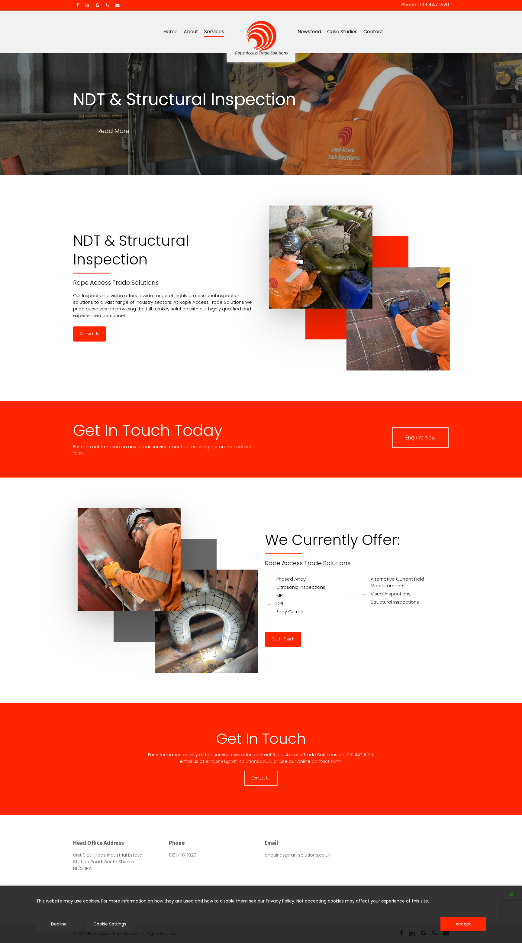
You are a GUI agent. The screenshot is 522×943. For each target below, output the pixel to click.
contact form (326, 761)
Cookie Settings (109, 924)
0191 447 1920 (359, 754)
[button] (107, 131)
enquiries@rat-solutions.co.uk (239, 761)
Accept (463, 924)
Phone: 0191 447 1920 (425, 4)
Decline (59, 924)
